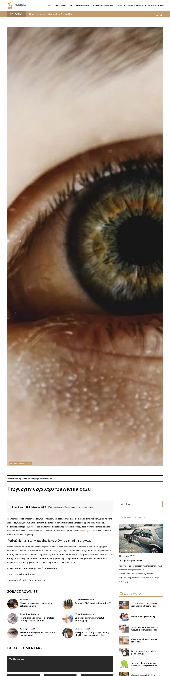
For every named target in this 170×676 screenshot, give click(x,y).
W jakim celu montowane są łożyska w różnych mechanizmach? (59, 14)
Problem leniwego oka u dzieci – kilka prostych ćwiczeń (38, 633)
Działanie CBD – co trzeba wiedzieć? (93, 603)
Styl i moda (60, 5)
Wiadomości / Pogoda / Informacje (131, 5)
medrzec (19, 507)
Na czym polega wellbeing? (143, 616)
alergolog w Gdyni (88, 530)
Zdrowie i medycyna (20, 463)
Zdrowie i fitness (155, 5)
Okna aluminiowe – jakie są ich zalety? (144, 640)
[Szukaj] (122, 504)
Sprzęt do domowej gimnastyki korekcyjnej (90, 619)
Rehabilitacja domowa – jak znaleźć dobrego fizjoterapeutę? (37, 619)
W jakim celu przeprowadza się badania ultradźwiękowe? (144, 604)
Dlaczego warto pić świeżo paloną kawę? (143, 652)
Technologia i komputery (102, 5)
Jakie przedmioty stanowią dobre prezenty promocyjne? (144, 664)
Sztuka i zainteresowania (78, 5)
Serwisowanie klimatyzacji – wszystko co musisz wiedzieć (144, 628)
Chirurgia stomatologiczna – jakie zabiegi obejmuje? (36, 604)
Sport (50, 5)
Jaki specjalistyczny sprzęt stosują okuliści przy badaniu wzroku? (92, 633)
